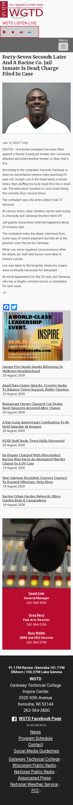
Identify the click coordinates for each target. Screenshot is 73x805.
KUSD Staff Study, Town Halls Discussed (33, 441)
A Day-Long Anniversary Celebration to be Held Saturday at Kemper (35, 424)
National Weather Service (34, 784)
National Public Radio (34, 771)
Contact (35, 744)
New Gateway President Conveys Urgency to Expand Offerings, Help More (34, 480)
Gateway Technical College (34, 759)
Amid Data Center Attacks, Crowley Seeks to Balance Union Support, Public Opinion (35, 387)
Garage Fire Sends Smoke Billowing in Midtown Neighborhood (32, 369)
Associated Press (34, 777)
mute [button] (21, 32)
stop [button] (13, 32)
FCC (35, 790)
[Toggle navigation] (63, 47)
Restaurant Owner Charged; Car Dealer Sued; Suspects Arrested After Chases (32, 406)
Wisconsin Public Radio (34, 765)
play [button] (4, 32)
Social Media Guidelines (36, 750)
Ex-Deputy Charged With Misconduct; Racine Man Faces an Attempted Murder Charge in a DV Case (33, 459)
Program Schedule (35, 738)
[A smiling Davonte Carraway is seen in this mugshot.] (36, 110)
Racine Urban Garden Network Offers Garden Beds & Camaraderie (31, 498)
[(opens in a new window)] (33, 336)
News (35, 731)
